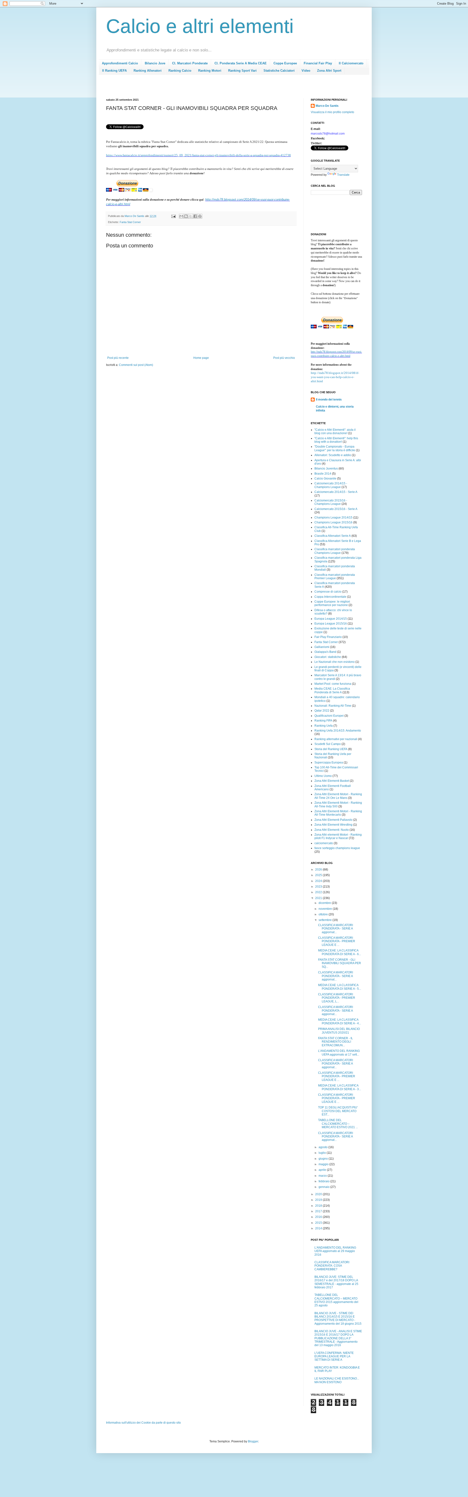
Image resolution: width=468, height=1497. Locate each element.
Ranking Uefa (323, 725)
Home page (201, 358)
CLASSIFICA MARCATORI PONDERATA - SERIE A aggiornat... (335, 928)
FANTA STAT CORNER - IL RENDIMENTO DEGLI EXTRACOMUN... (335, 1042)
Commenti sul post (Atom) (136, 365)
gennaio (324, 1187)
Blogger (253, 1441)
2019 (319, 1200)
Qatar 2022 (321, 710)
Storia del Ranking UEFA (330, 749)
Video (306, 70)
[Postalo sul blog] (186, 216)
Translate (343, 174)
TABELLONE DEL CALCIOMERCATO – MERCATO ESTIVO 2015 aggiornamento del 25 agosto (336, 1300)
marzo (323, 1175)
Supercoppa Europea (328, 762)
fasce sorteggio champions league (337, 848)
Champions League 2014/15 (333, 517)
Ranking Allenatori (148, 70)
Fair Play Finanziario (328, 637)
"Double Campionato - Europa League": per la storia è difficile (334, 448)
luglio (323, 1153)
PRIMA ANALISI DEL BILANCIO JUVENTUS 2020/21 (339, 1030)
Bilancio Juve (155, 63)
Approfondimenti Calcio (120, 63)
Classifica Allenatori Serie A (332, 536)
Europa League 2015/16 (330, 623)
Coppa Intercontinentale (330, 596)
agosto (323, 1147)
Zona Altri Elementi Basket (331, 781)
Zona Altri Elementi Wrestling (333, 824)
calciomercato (323, 843)
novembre (326, 908)
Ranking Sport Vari (242, 70)
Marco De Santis (327, 106)
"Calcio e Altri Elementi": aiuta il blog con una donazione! (335, 431)
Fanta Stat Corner (130, 222)
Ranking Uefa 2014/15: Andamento (337, 730)
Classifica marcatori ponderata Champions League (334, 551)
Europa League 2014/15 (330, 618)
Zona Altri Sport (329, 70)
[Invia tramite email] (181, 216)
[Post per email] (173, 216)
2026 (319, 869)
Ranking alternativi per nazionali (335, 739)
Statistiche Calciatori (279, 70)
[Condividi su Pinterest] (199, 216)
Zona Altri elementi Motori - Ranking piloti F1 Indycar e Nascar (338, 836)
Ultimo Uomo (323, 776)
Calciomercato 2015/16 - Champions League (330, 502)
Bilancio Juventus (326, 468)
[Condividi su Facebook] (195, 216)
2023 (319, 886)
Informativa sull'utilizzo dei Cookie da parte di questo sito (143, 1422)
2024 (319, 881)
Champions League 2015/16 (333, 522)
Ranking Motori (209, 70)
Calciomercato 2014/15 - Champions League (330, 485)
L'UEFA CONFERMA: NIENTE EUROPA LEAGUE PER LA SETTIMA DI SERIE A (334, 1356)
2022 (319, 892)
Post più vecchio (284, 358)
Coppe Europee (285, 63)
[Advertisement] (194, 88)
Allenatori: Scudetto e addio (332, 455)
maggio (324, 1164)
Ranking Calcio (179, 70)
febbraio (324, 1181)
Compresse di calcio (327, 591)
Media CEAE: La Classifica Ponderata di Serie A (332, 690)
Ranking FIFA (323, 720)
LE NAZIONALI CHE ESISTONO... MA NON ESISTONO (336, 1380)
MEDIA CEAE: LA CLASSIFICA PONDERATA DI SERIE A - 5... (339, 986)
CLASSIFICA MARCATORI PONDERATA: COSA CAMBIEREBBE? (331, 1266)
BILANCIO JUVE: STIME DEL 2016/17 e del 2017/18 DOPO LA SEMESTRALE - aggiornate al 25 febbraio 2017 (336, 1282)
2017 (319, 1211)
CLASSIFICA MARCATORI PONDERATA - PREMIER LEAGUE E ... (336, 941)
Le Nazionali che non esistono (334, 662)
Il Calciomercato (351, 63)
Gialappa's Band (325, 652)
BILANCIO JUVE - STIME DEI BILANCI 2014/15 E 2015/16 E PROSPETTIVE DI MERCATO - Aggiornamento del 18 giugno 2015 (337, 1318)
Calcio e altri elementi (200, 26)
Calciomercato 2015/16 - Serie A (335, 509)
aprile (323, 1170)
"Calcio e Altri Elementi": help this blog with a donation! (336, 440)
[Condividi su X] (190, 216)
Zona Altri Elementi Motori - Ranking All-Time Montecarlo (338, 813)
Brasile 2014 (322, 473)
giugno (324, 1158)
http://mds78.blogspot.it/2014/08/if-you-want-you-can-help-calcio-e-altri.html (335, 377)
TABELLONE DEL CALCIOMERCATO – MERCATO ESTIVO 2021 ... (338, 1123)
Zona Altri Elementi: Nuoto (331, 830)
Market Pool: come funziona (332, 683)
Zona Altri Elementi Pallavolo (333, 820)
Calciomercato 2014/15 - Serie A (335, 492)
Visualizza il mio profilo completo (332, 112)
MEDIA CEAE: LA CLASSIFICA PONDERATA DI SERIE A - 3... (339, 1087)
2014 (319, 1228)
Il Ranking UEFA (114, 70)
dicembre (325, 903)
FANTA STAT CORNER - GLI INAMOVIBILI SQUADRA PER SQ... (339, 963)
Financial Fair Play (318, 63)
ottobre (324, 914)
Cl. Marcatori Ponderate (190, 63)
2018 (319, 1205)
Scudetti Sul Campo (327, 744)
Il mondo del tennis (329, 399)
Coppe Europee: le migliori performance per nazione (332, 603)
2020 (319, 1194)
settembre (325, 920)
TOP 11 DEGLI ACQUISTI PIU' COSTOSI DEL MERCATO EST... (338, 1111)
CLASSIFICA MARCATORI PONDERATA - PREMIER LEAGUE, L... (336, 998)
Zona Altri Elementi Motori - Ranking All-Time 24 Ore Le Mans (338, 796)
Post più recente (118, 358)
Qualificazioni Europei (329, 715)
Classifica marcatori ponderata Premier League (334, 576)
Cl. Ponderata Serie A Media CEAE (240, 63)
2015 (319, 1222)
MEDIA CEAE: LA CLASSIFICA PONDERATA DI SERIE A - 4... (339, 1021)
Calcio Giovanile (325, 478)
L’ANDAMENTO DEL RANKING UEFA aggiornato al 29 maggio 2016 (335, 1251)
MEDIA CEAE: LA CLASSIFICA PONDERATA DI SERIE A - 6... (339, 952)
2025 (319, 875)
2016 (319, 1217)
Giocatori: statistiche (327, 657)
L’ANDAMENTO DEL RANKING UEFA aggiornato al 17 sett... (339, 1052)
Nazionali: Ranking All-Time (332, 705)
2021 (319, 898)
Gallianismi (321, 647)
